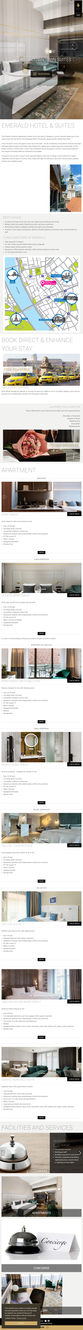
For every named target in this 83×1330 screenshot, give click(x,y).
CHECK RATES (74, 514)
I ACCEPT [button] (21, 1323)
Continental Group (46, 1323)
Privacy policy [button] (21, 1318)
